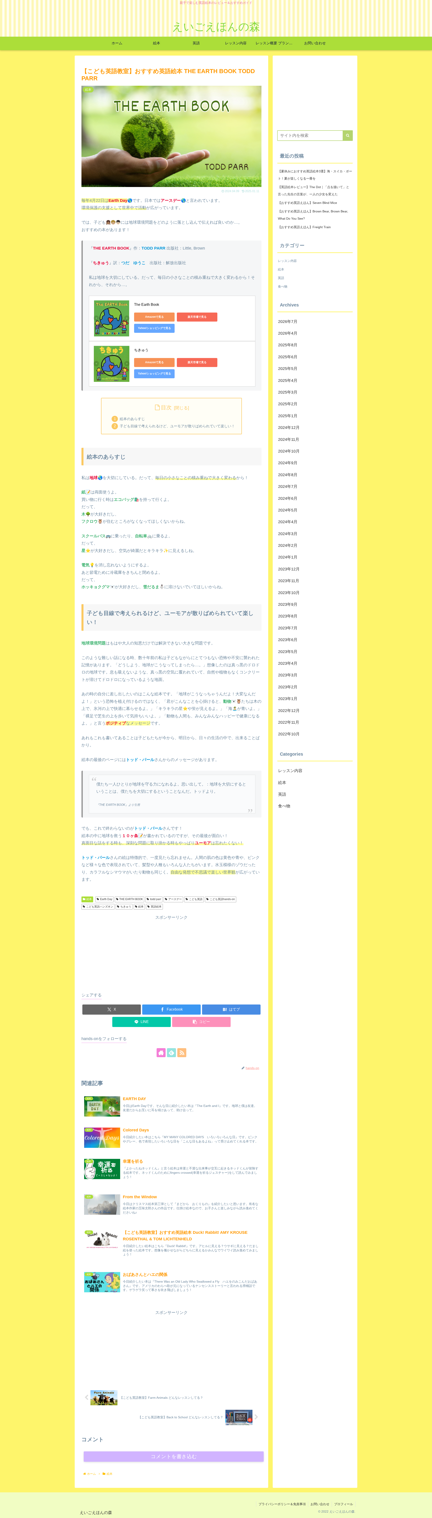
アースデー (175, 899)
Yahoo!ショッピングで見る (154, 328)
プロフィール (343, 1504)
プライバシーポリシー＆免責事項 (282, 1504)
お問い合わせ (319, 1504)
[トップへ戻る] (425, 1511)
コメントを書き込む (174, 1456)
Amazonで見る (154, 316)
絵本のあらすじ (132, 419)
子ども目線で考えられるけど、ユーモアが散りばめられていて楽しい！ (177, 426)
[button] (201, 1022)
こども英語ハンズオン (99, 906)
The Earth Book (146, 304)
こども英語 (195, 899)
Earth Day (106, 899)
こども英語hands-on (222, 899)
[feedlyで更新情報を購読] (171, 1052)
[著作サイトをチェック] (161, 1052)
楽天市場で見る (197, 316)
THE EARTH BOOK (131, 899)
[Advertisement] (171, 952)
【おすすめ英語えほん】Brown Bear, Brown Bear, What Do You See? (313, 214)
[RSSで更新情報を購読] (181, 1052)
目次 (166, 407)
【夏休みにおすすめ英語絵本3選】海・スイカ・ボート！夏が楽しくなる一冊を (315, 174)
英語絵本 (156, 906)
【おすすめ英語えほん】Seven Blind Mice (307, 203)
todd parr (155, 899)
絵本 (89, 899)
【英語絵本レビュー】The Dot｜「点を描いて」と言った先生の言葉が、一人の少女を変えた (313, 190)
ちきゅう (141, 350)
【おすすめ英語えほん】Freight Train (304, 227)
